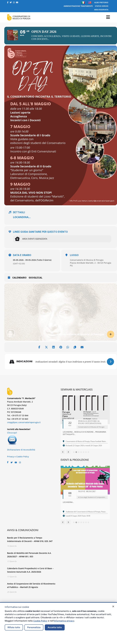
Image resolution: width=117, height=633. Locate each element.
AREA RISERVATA (101, 9)
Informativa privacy (64, 620)
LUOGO (74, 255)
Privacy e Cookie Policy (18, 456)
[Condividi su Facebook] (39, 347)
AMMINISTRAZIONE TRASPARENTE (78, 6)
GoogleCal (35, 277)
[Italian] (83, 2)
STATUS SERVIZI (101, 6)
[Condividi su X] (46, 347)
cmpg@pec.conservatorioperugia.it (24, 422)
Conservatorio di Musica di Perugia (86, 260)
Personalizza (34, 627)
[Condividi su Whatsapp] (67, 347)
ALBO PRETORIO (101, 2)
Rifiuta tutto (14, 627)
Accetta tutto (55, 627)
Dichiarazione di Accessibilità (21, 449)
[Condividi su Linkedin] (53, 347)
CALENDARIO (19, 277)
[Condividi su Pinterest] (60, 347)
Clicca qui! (12, 432)
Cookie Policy (40, 620)
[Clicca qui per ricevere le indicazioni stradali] (110, 361)
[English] (89, 2)
